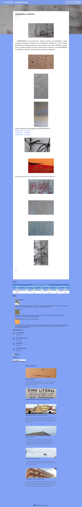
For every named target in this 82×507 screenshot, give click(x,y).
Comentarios (17, 354)
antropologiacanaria (19, 299)
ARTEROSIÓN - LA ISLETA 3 (23, 134)
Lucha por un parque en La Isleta (32, 458)
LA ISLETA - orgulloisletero (16, 2)
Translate (23, 361)
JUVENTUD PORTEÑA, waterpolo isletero (24, 315)
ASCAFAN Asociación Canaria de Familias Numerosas (27, 319)
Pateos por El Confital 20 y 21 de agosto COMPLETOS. (27, 305)
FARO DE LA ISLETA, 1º (30, 436)
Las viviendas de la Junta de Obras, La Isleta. (35, 478)
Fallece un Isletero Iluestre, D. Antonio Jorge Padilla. (37, 415)
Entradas (16, 353)
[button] (16, 18)
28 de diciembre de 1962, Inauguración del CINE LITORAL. (38, 399)
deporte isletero (18, 309)
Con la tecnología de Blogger (41, 505)
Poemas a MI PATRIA (30, 379)
